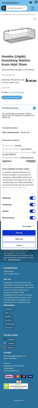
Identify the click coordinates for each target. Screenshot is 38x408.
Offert (7, 313)
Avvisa (19, 245)
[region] (19, 108)
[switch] (33, 204)
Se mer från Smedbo (16, 92)
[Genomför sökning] (3, 8)
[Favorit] (35, 19)
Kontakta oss (9, 309)
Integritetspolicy (10, 324)
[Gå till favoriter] (30, 2)
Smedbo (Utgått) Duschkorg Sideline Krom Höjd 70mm (19, 14)
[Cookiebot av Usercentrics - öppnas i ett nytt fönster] (27, 161)
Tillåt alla (19, 233)
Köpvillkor (8, 316)
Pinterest (11, 348)
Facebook (11, 343)
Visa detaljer (26, 226)
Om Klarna (8, 320)
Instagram (11, 339)
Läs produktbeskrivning (11, 97)
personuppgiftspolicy (14, 260)
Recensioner (9, 328)
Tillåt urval (19, 239)
